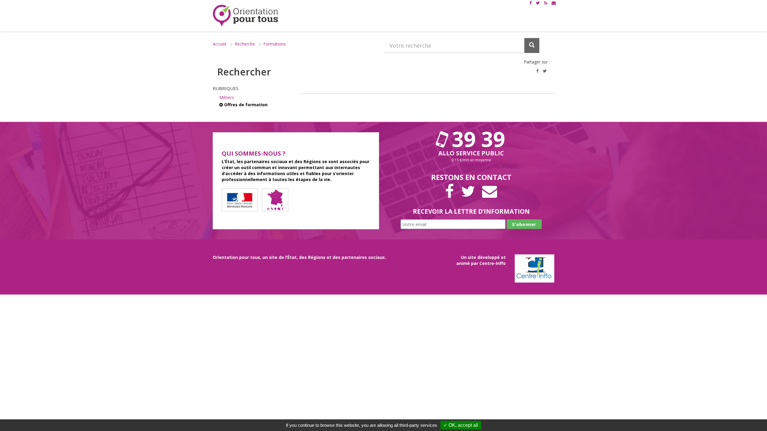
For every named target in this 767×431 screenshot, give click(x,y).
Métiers (226, 97)
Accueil (219, 44)
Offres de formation (245, 104)
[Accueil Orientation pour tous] (245, 15)
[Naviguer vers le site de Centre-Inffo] (535, 268)
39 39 (475, 139)
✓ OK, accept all (460, 425)
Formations (274, 44)
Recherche (245, 44)
